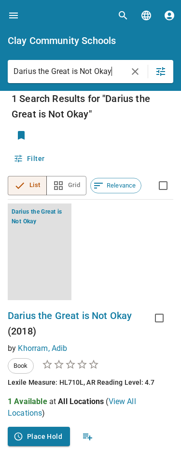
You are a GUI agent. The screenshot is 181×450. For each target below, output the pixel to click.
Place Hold (44, 436)
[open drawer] (13, 15)
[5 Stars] (93, 364)
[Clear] (135, 71)
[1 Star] (47, 364)
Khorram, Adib (42, 348)
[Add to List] (87, 436)
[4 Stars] (82, 364)
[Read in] (146, 15)
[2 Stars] (59, 364)
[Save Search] (21, 135)
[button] (115, 185)
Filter (35, 158)
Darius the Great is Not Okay (70, 315)
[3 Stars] (70, 364)
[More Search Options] (160, 71)
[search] (123, 15)
